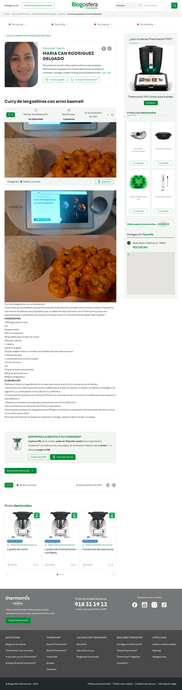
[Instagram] (154, 605)
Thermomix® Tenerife (21, 14)
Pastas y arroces (15, 541)
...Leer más (105, 72)
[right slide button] (113, 574)
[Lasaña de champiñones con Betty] (60, 527)
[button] (129, 6)
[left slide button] (7, 574)
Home (7, 14)
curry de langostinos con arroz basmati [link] (85, 14)
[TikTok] (164, 605)
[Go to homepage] (85, 5)
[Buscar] (174, 6)
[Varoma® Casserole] (163, 134)
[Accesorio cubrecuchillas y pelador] (138, 134)
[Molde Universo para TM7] (138, 182)
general (62, 14)
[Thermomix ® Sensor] (163, 182)
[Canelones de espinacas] (98, 527)
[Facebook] (135, 605)
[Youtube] (144, 605)
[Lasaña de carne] (23, 527)
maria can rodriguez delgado (44, 14)
